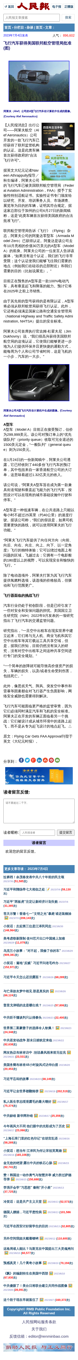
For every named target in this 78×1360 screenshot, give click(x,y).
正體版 (68, 6)
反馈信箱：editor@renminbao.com (39, 1336)
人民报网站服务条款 (39, 1322)
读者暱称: (11, 832)
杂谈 (30, 27)
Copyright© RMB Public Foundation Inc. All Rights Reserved (39, 1311)
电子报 (56, 6)
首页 (7, 27)
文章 (48, 27)
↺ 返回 (10, 6)
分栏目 (19, 27)
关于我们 (39, 1329)
